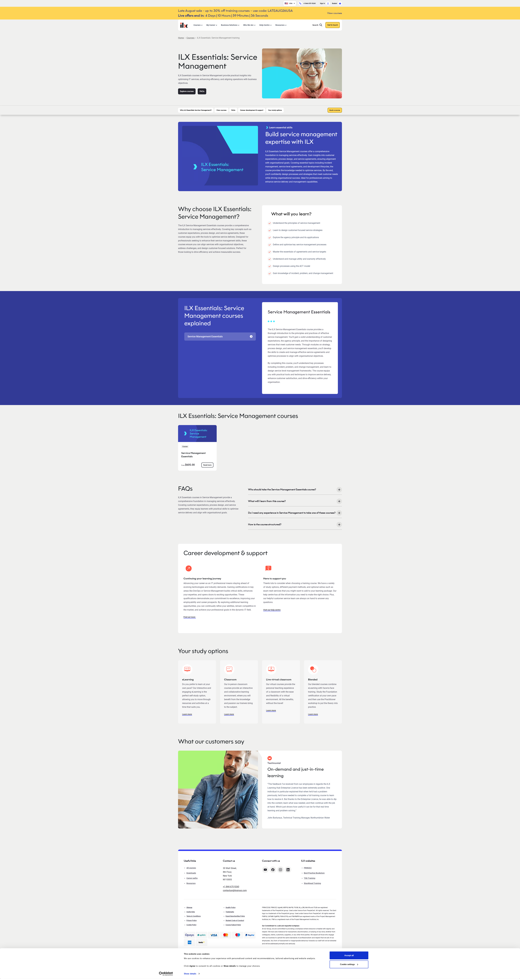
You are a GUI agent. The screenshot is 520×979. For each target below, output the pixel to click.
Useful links (190, 912)
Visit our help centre (272, 610)
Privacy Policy (191, 920)
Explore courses (187, 91)
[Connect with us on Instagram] (280, 869)
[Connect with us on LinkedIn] (288, 869)
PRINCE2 (308, 868)
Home (181, 38)
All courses (191, 868)
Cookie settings (347, 964)
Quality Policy (230, 907)
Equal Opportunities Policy (235, 916)
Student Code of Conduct (235, 920)
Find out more (189, 617)
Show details (190, 974)
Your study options (275, 110)
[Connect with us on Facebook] (273, 869)
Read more (207, 465)
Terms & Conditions (193, 916)
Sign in (322, 3)
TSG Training (309, 878)
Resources (280, 25)
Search (315, 25)
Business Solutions (229, 25)
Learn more (187, 714)
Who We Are (248, 25)
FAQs (202, 91)
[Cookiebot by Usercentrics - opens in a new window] (166, 974)
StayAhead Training (312, 883)
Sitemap (189, 907)
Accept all (349, 955)
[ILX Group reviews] (201, 942)
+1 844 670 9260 (309, 3)
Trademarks (230, 912)
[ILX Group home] (184, 25)
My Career (210, 25)
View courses (221, 110)
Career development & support (251, 110)
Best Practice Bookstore (314, 873)
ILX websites (308, 860)
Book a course (334, 110)
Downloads (191, 873)
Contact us (229, 860)
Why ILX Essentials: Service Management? (196, 110)
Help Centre (264, 25)
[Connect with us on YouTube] (265, 869)
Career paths (192, 878)
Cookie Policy (191, 925)
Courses (197, 25)
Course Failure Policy (233, 925)
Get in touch (332, 25)
